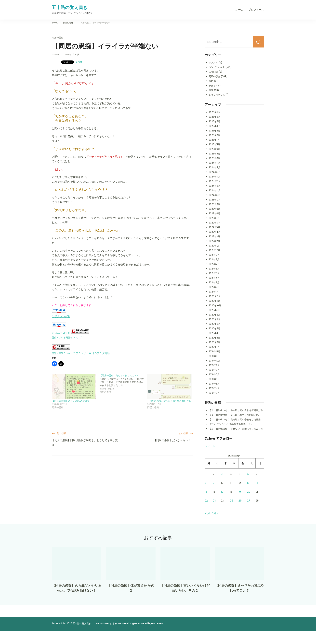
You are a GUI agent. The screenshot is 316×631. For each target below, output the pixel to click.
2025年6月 (214, 158)
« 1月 (207, 513)
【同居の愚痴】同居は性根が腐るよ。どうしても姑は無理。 (85, 442)
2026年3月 (214, 130)
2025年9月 (214, 149)
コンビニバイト (217, 67)
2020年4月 (215, 333)
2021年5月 (214, 273)
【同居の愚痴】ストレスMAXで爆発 (70, 401)
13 (248, 483)
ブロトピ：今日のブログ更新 (93, 353)
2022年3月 (214, 236)
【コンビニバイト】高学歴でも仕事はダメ (230, 424)
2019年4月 (214, 388)
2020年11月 (214, 301)
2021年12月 (214, 250)
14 (257, 483)
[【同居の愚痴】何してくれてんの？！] (123, 384)
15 (206, 492)
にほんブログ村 (61, 316)
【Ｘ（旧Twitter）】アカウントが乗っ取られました (236, 428)
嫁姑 (211, 81)
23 (214, 500)
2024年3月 (214, 195)
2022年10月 (215, 222)
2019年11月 (214, 356)
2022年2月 (214, 241)
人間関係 (213, 71)
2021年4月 (214, 278)
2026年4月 (215, 126)
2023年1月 (214, 218)
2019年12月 (214, 351)
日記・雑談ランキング (63, 353)
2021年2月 (214, 287)
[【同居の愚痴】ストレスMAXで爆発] (74, 386)
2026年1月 (214, 139)
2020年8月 (214, 314)
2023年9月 (214, 204)
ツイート (210, 446)
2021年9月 (214, 255)
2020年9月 (214, 310)
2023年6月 (214, 213)
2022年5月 (214, 227)
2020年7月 (214, 319)
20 (248, 492)
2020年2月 (214, 342)
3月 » (215, 513)
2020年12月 (215, 296)
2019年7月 (214, 374)
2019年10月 (214, 360)
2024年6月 (215, 181)
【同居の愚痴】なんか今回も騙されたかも (169, 401)
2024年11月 (214, 162)
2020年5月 (214, 328)
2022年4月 (214, 232)
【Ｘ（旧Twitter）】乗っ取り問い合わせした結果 (235, 419)
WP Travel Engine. (128, 623)
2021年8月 (214, 259)
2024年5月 (214, 185)
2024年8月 (215, 172)
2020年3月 (214, 337)
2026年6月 (214, 116)
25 (231, 500)
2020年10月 (215, 305)
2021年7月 (214, 264)
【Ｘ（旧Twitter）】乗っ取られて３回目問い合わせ (236, 415)
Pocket (78, 61)
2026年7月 (214, 112)
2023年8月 (214, 208)
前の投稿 (61, 433)
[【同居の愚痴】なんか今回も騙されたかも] (169, 386)
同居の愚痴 (57, 37)
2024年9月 (215, 167)
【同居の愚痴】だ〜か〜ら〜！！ (173, 440)
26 (240, 500)
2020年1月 (214, 347)
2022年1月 (214, 245)
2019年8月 (214, 370)
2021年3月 (214, 282)
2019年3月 (214, 393)
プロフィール (256, 10)
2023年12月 (215, 199)
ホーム (239, 10)
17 (222, 492)
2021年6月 (214, 268)
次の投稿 (183, 433)
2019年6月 (214, 379)
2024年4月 (215, 190)
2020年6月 (214, 324)
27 (248, 500)
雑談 (211, 90)
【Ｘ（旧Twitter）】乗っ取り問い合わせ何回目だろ (236, 410)
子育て (212, 85)
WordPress (157, 623)
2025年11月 (214, 144)
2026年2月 (214, 135)
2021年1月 (214, 291)
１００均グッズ (217, 94)
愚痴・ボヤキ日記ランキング (67, 337)
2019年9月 (214, 365)
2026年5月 (214, 121)
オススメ (213, 62)
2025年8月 (214, 153)
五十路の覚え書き (70, 7)
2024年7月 (215, 176)
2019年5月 (214, 383)
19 (239, 492)
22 (206, 500)
